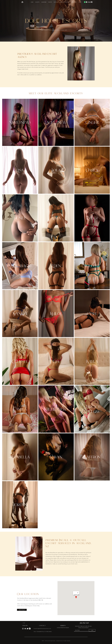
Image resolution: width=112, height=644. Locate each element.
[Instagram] (86, 2)
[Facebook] (91, 2)
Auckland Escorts (59, 640)
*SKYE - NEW (81, 76)
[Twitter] (90, 2)
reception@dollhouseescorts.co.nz (42, 628)
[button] (80, 2)
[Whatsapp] (84, 2)
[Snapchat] (88, 2)
